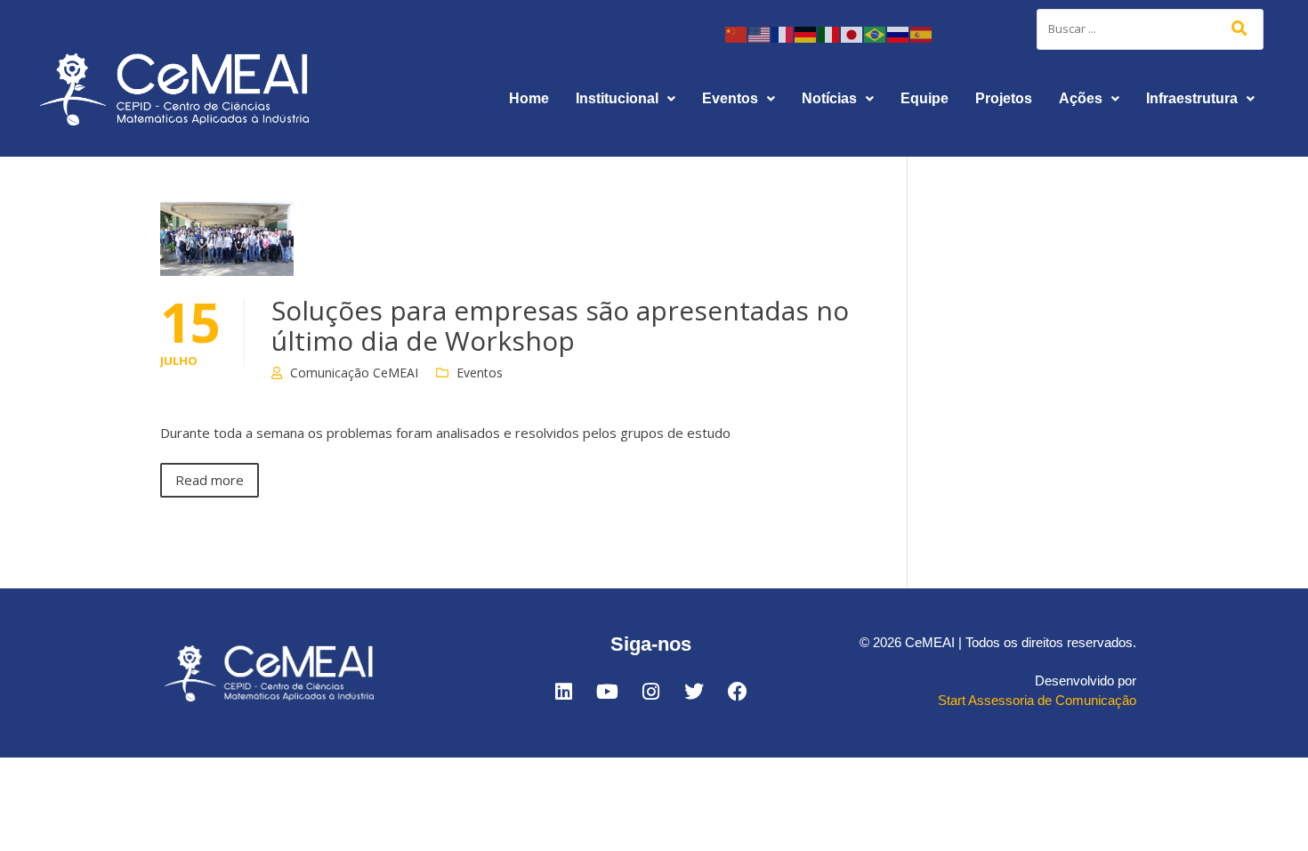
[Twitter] (694, 691)
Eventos (730, 98)
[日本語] (852, 33)
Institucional (617, 98)
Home (529, 98)
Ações (1080, 98)
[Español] (921, 33)
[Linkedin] (563, 691)
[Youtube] (606, 691)
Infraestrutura (1192, 98)
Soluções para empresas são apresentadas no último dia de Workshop (560, 325)
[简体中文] (736, 33)
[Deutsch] (806, 33)
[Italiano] (829, 33)
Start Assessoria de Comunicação (1037, 700)
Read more (209, 480)
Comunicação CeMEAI (354, 372)
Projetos (1003, 98)
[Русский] (898, 33)
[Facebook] (737, 691)
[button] (625, 98)
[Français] (783, 33)
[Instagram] (650, 691)
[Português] (875, 33)
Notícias (829, 98)
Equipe (924, 98)
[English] (759, 33)
